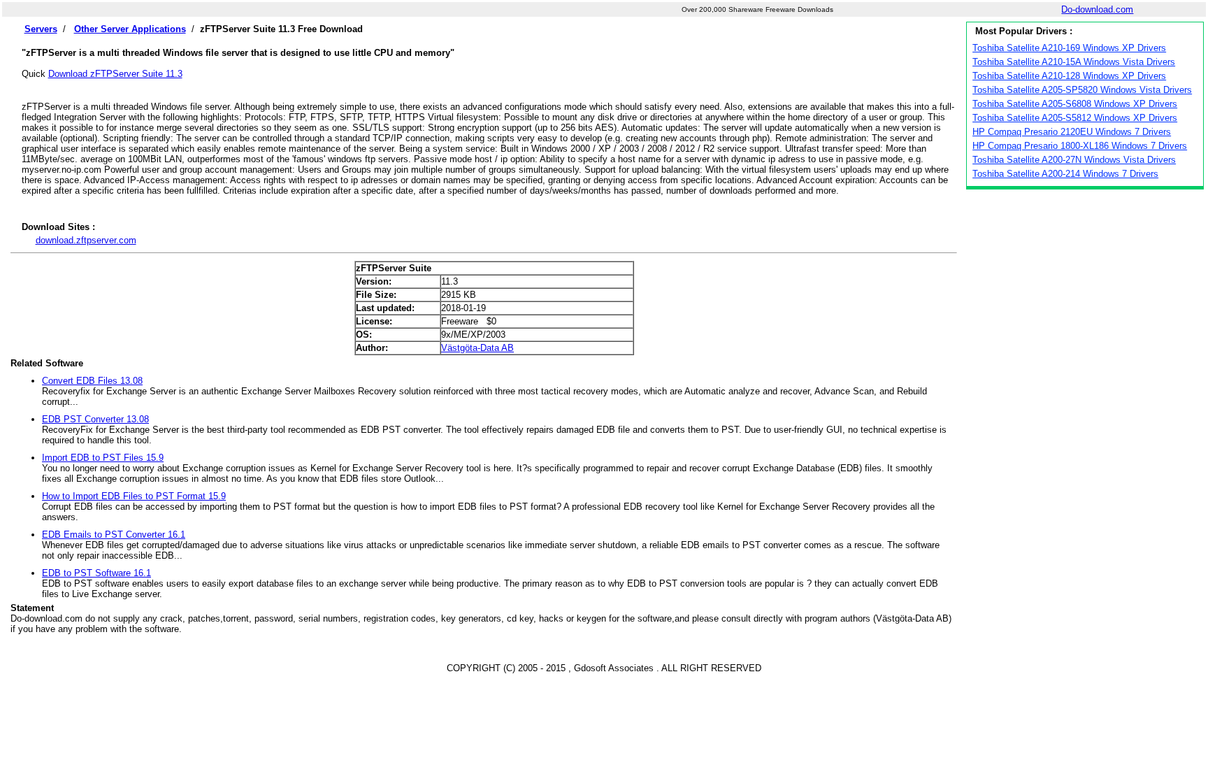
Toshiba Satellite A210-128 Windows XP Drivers (1069, 76)
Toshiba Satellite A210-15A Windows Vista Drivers (1073, 62)
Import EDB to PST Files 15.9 (103, 457)
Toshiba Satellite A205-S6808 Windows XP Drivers (1074, 104)
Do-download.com (1097, 9)
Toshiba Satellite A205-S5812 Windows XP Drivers (1074, 118)
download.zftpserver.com (86, 240)
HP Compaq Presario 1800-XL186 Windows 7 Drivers (1079, 146)
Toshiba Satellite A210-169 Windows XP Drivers (1069, 48)
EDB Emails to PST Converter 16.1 (113, 534)
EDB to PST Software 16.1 (96, 573)
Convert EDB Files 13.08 (92, 380)
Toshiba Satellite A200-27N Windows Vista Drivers (1074, 160)
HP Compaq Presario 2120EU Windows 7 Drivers (1071, 132)
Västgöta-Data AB (477, 348)
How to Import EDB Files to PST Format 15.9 (134, 496)
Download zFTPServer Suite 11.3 (115, 74)
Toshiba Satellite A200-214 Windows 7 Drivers (1065, 174)
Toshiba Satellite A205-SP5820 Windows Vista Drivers (1082, 90)
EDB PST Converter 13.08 (95, 419)
